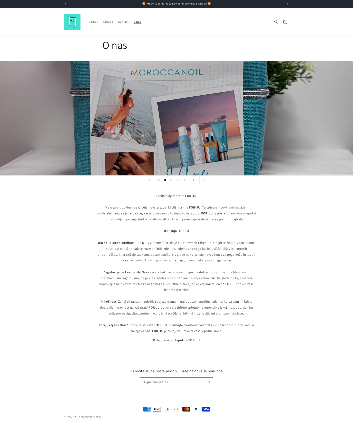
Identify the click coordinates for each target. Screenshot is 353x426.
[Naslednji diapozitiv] (193, 180)
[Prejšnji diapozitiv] (149, 180)
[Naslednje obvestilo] (287, 4)
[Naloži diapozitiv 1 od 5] (159, 180)
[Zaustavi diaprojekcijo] (203, 180)
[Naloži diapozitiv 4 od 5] (177, 180)
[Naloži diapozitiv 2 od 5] (165, 180)
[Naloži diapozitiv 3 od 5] (171, 180)
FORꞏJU (76, 416)
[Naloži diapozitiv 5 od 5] (184, 180)
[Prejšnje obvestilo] (65, 4)
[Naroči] (208, 382)
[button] (276, 21)
